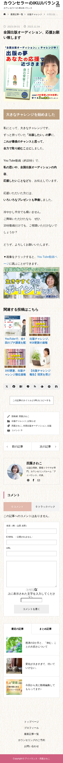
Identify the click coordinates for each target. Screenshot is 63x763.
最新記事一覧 (31, 734)
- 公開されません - (19, 537)
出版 (49, 426)
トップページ (31, 721)
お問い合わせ (31, 746)
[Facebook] (33, 480)
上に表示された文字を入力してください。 (31, 595)
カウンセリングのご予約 (31, 740)
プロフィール (31, 727)
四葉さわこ (24, 416)
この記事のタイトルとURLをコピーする (32, 400)
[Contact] (38, 480)
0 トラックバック (45, 506)
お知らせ (31, 421)
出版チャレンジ (19, 421)
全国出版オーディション (34, 426)
